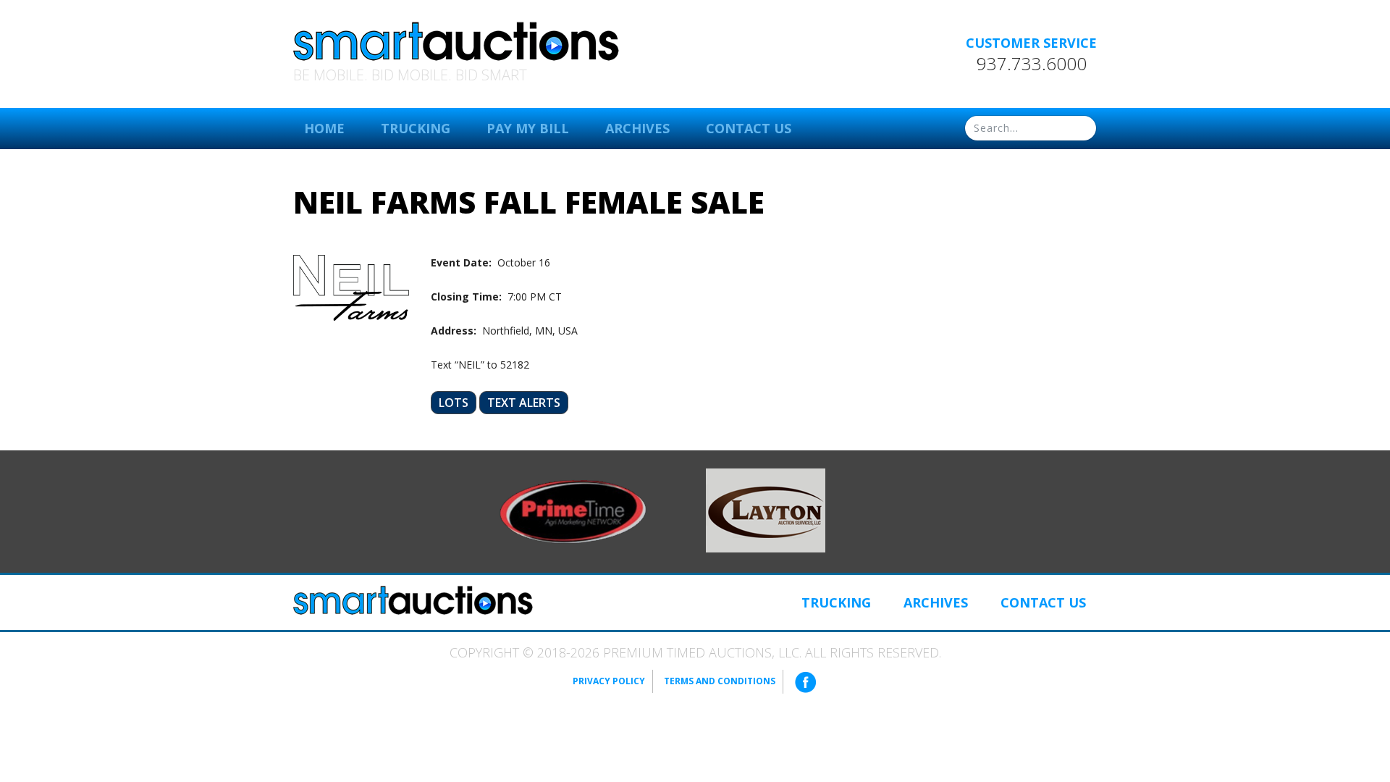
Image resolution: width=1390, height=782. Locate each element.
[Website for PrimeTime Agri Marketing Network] (573, 510)
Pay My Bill (527, 128)
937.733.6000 (1032, 64)
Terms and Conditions (719, 681)
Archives (637, 128)
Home (324, 128)
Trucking (415, 128)
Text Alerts (523, 403)
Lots (453, 403)
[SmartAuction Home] (413, 600)
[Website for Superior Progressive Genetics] (765, 509)
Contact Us (748, 128)
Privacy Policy (609, 681)
